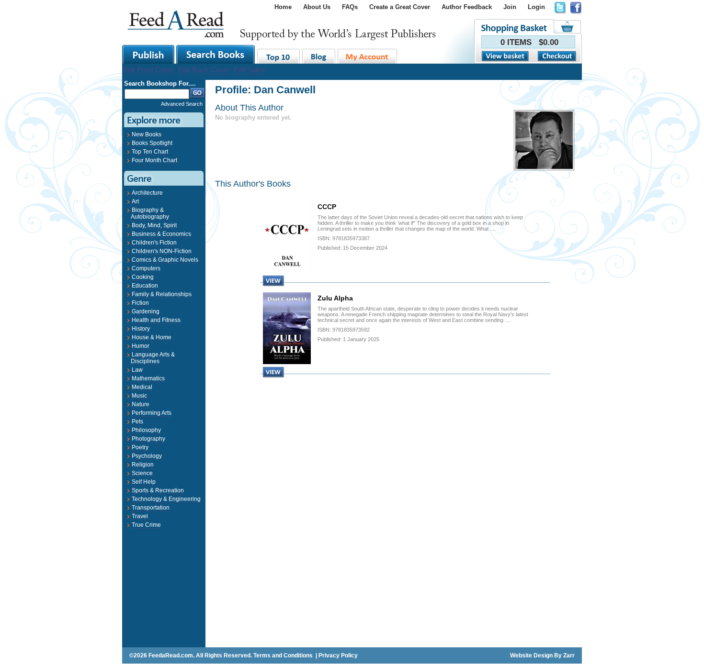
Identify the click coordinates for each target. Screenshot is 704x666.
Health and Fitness (156, 320)
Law (137, 369)
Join (509, 7)
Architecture (147, 192)
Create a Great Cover (399, 7)
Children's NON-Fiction (162, 251)
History (141, 328)
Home (283, 7)
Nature (140, 404)
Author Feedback (467, 7)
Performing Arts (151, 413)
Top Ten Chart (150, 151)
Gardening (145, 311)
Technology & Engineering (166, 499)
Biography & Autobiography (150, 213)
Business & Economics (161, 234)
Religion (143, 464)
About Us (316, 7)
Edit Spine (249, 70)
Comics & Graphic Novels (165, 259)
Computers (146, 268)
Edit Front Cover (148, 70)
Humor (140, 346)
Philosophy (146, 430)
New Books (146, 134)
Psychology (147, 456)
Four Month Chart (154, 160)
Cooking (143, 277)
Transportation (151, 507)
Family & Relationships (162, 294)
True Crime (146, 525)
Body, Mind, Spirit (154, 225)
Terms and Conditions (283, 655)
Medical (142, 387)
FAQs (350, 7)
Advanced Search (182, 104)
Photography (148, 438)
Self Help (144, 481)
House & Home (151, 337)
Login (536, 7)
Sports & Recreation (158, 490)
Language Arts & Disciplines (153, 358)
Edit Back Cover (203, 70)
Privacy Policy (338, 655)
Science (142, 473)
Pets (137, 421)
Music (139, 395)
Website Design (531, 655)
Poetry (140, 447)
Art (135, 201)
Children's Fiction (154, 242)
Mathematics (148, 378)
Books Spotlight (152, 143)
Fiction (140, 303)
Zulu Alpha (335, 298)
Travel (140, 516)
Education (145, 285)
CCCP (327, 207)
